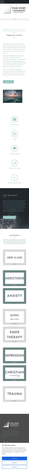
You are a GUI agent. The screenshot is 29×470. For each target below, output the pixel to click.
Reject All (14, 466)
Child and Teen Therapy (14, 168)
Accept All (14, 458)
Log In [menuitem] (2, 1)
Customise (14, 462)
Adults (14, 139)
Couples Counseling (14, 153)
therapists (7, 69)
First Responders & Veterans (14, 182)
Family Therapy (14, 124)
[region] (14, 456)
